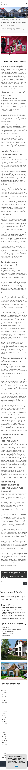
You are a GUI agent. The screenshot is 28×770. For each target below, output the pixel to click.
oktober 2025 (4, 707)
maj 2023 (4, 755)
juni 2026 (4, 696)
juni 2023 (4, 753)
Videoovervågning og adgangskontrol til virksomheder (13, 618)
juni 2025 (4, 715)
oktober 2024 (4, 727)
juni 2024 (4, 734)
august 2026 (4, 692)
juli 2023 (3, 751)
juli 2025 (3, 713)
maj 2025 (4, 717)
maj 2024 (4, 736)
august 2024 (4, 730)
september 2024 (5, 728)
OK (16, 766)
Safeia (3, 3)
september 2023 (5, 748)
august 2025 (4, 711)
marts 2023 (4, 757)
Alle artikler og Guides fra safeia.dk (13, 28)
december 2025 (5, 704)
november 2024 (5, 725)
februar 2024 (4, 740)
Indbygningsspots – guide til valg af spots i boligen (12, 607)
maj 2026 (4, 698)
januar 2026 (4, 702)
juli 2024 (3, 732)
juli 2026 (3, 694)
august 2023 (4, 749)
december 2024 (5, 723)
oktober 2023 (4, 746)
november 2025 (5, 706)
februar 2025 (4, 721)
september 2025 (5, 709)
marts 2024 (4, 738)
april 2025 (4, 719)
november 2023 (5, 744)
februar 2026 (4, 700)
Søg (1, 581)
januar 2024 (4, 742)
